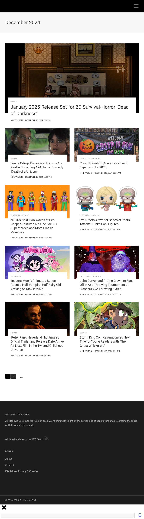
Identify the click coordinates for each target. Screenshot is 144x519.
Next (22, 377)
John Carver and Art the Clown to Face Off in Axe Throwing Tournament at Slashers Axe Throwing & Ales (106, 285)
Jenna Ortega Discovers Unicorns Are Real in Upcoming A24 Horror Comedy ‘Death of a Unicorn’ (37, 167)
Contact (9, 465)
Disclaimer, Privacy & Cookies (21, 471)
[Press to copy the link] (139, 515)
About (8, 458)
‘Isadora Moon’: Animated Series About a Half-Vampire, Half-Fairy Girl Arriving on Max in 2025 (36, 285)
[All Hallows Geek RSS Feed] (46, 439)
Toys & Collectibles (20, 215)
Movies (14, 159)
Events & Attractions (90, 159)
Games (14, 101)
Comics (83, 333)
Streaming (16, 276)
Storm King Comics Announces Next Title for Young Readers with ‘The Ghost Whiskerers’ (105, 341)
